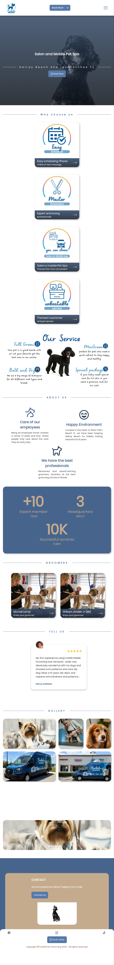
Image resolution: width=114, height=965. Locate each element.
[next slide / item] (109, 835)
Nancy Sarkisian (44, 683)
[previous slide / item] (5, 835)
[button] (49, 846)
